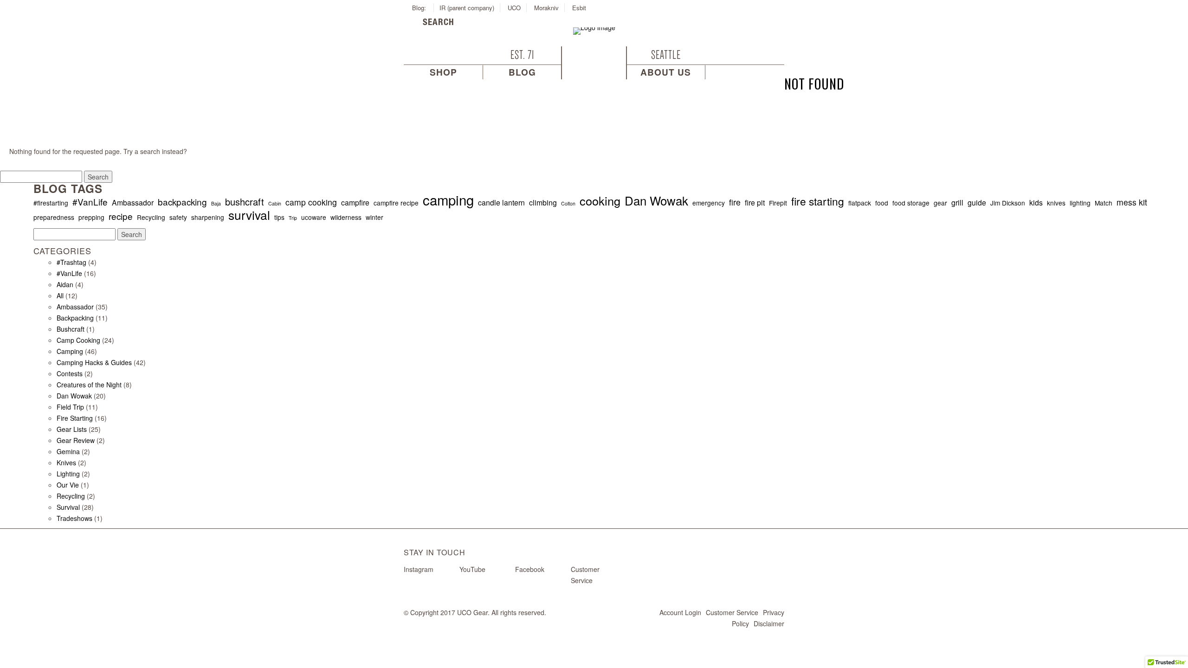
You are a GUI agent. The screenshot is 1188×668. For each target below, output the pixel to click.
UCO (514, 7)
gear (940, 202)
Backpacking (75, 317)
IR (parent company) (466, 7)
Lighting (68, 473)
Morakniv (546, 7)
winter (374, 217)
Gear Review (76, 440)
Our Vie (68, 484)
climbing (543, 202)
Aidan (65, 284)
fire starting (817, 200)
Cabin (274, 203)
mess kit (1132, 202)
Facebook (529, 569)
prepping (91, 217)
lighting (1080, 202)
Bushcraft (70, 329)
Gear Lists (72, 429)
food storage (911, 202)
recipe (121, 216)
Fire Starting (75, 418)
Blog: (420, 7)
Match (1103, 202)
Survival (68, 507)
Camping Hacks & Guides (94, 362)
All (60, 295)
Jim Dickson (1007, 202)
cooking (600, 200)
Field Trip (70, 406)
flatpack (859, 202)
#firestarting (50, 202)
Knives (66, 462)
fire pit (755, 202)
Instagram (418, 569)
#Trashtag (71, 262)
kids (1036, 202)
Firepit (778, 202)
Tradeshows (74, 518)
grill (957, 202)
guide (977, 202)
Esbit (579, 7)
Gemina (68, 451)
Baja (216, 203)
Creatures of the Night (89, 384)
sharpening (207, 217)
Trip (293, 217)
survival (249, 214)
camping (448, 199)
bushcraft (244, 201)
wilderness (346, 217)
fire (735, 202)
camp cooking (311, 202)
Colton (568, 203)
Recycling (151, 217)
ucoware (313, 217)
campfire (355, 202)
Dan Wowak (656, 200)
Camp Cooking (78, 340)
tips (279, 217)
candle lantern (501, 202)
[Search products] (415, 23)
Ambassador (133, 202)
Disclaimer (769, 623)
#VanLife (90, 201)
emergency (708, 202)
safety (178, 217)
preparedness (53, 217)
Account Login (680, 612)
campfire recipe (396, 202)
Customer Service (732, 612)
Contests (70, 373)
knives (1056, 202)
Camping (70, 351)
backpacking (182, 201)
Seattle (666, 54)
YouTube (472, 569)
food (881, 202)
